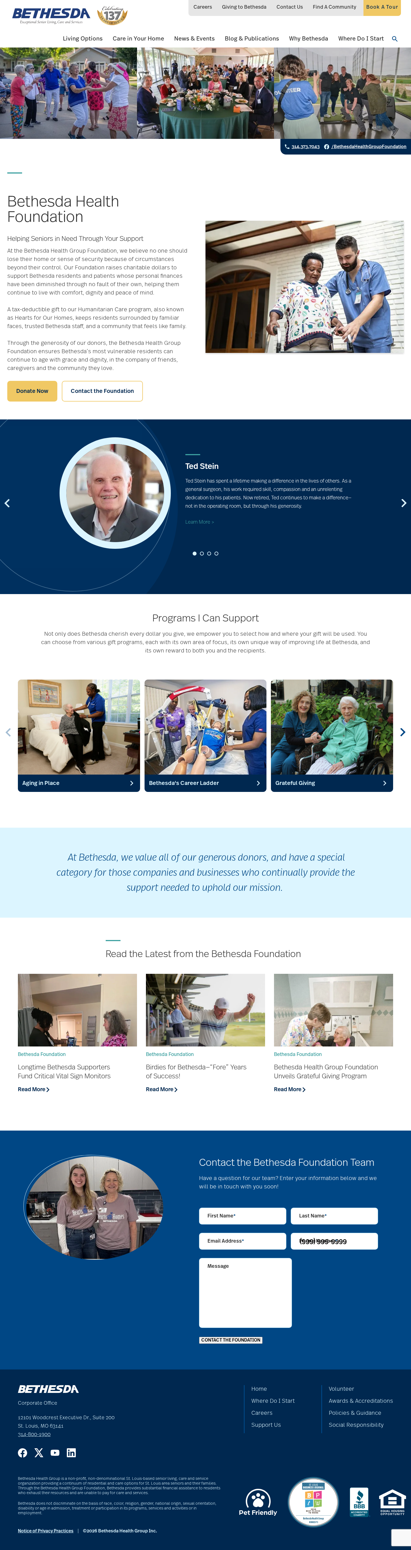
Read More (32, 1089)
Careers (202, 7)
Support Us (266, 1425)
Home (259, 1389)
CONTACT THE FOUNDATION (230, 1340)
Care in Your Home (138, 39)
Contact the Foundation (102, 391)
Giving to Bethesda (244, 7)
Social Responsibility (356, 1425)
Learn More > (199, 522)
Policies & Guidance (355, 1413)
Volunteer (341, 1389)
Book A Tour (382, 7)
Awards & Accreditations (361, 1401)
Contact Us (290, 7)
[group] (79, 736)
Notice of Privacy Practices (46, 1531)
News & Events (194, 39)
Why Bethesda (308, 39)
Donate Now (32, 391)
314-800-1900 (34, 1434)
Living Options (83, 39)
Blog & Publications (252, 39)
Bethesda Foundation (42, 1054)
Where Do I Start (361, 39)
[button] (195, 554)
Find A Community (334, 7)
